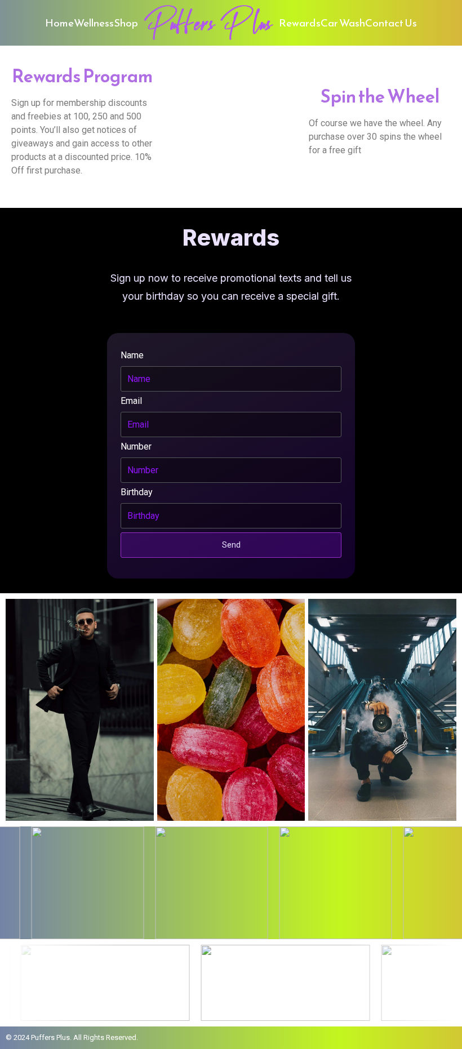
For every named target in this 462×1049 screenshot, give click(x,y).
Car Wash (343, 23)
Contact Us (391, 23)
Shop (126, 23)
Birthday (137, 492)
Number (136, 446)
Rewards (300, 23)
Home (59, 23)
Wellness (94, 23)
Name (132, 355)
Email (131, 400)
